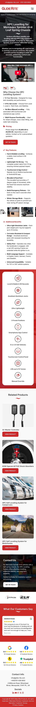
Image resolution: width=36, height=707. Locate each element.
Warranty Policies (15, 701)
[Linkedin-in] (13, 693)
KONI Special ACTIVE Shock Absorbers (18, 466)
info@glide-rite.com (12, 2)
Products (3, 14)
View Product (10, 434)
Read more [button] (7, 633)
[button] (1, 212)
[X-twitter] (20, 693)
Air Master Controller (10, 430)
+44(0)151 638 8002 (18, 680)
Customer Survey (21, 703)
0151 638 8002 (25, 2)
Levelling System (11, 14)
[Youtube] (16, 693)
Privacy (15, 705)
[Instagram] (23, 693)
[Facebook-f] (18, 693)
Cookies (20, 705)
